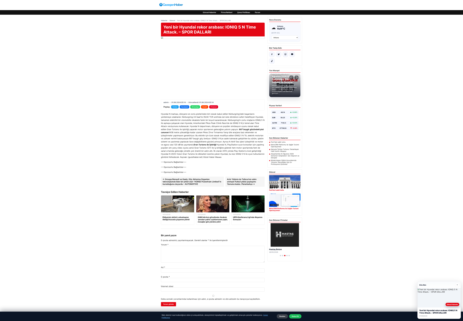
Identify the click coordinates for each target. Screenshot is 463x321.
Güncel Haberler (209, 12)
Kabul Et (295, 316)
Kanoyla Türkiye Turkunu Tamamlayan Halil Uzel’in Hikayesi (285, 150)
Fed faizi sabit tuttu (278, 142)
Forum (257, 12)
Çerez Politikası (243, 12)
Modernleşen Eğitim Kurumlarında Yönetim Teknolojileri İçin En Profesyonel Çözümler (283, 162)
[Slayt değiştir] (280, 255)
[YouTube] (292, 54)
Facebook (184, 107)
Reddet (282, 316)
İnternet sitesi (167, 286)
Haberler (164, 20)
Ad (163, 267)
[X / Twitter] (278, 54)
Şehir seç (275, 33)
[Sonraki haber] (296, 78)
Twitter (175, 107)
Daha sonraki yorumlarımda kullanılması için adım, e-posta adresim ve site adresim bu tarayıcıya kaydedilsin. (210, 299)
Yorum (164, 244)
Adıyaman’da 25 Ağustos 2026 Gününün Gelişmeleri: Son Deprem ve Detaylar (285, 156)
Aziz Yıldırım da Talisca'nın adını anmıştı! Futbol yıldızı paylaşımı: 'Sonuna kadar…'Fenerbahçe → (241, 181)
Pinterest (214, 107)
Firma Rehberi (226, 12)
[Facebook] (272, 54)
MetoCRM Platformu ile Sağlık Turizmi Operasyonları (285, 146)
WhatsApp (195, 107)
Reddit (204, 107)
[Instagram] (285, 54)
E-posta (165, 277)
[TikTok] (272, 61)
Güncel (172, 20)
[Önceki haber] (291, 78)
